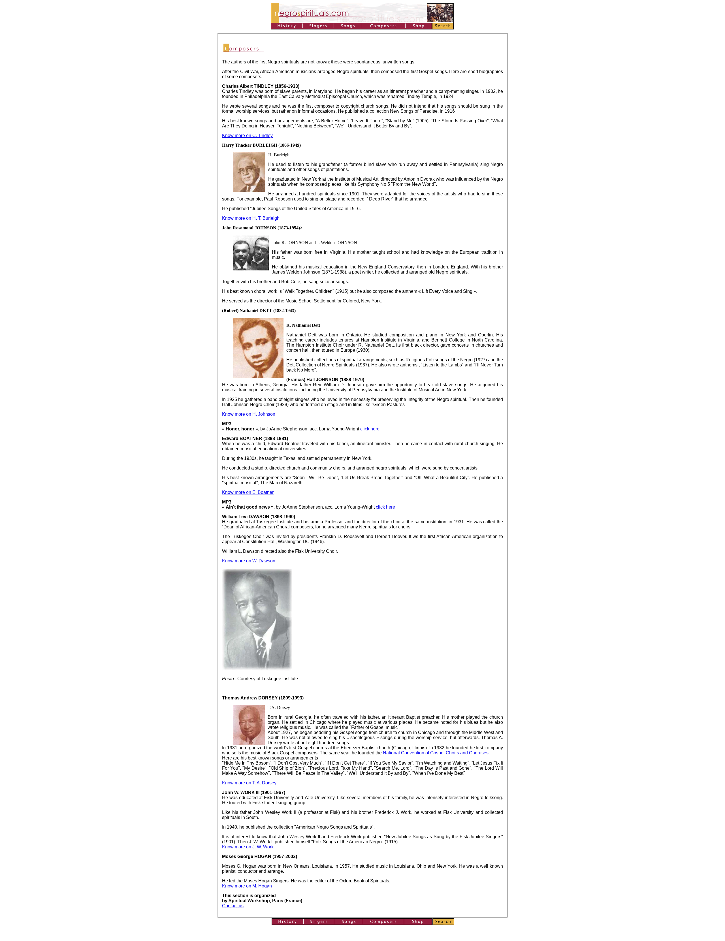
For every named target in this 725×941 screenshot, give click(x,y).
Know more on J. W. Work (248, 846)
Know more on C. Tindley (247, 135)
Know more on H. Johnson (248, 414)
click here (369, 428)
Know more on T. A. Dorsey (249, 782)
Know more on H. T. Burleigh (251, 218)
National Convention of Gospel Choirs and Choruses (436, 752)
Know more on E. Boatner (248, 492)
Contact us (233, 905)
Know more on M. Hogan (247, 886)
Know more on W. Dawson (248, 560)
